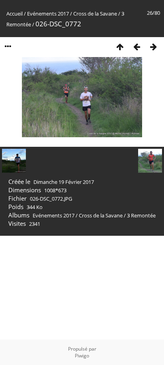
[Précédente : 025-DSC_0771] (136, 46)
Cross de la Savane (95, 13)
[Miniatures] (119, 46)
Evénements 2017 (48, 13)
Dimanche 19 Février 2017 (63, 181)
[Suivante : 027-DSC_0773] (153, 46)
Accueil (14, 13)
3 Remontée (141, 215)
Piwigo (82, 355)
